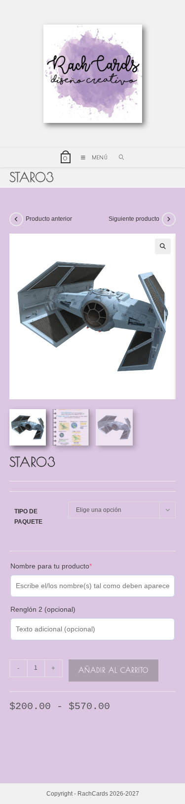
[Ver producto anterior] (16, 219)
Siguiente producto (134, 218)
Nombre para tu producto (66, 565)
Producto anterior (49, 218)
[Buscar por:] (118, 157)
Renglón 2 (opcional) (42, 609)
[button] (163, 246)
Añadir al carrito (113, 670)
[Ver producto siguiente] (169, 219)
